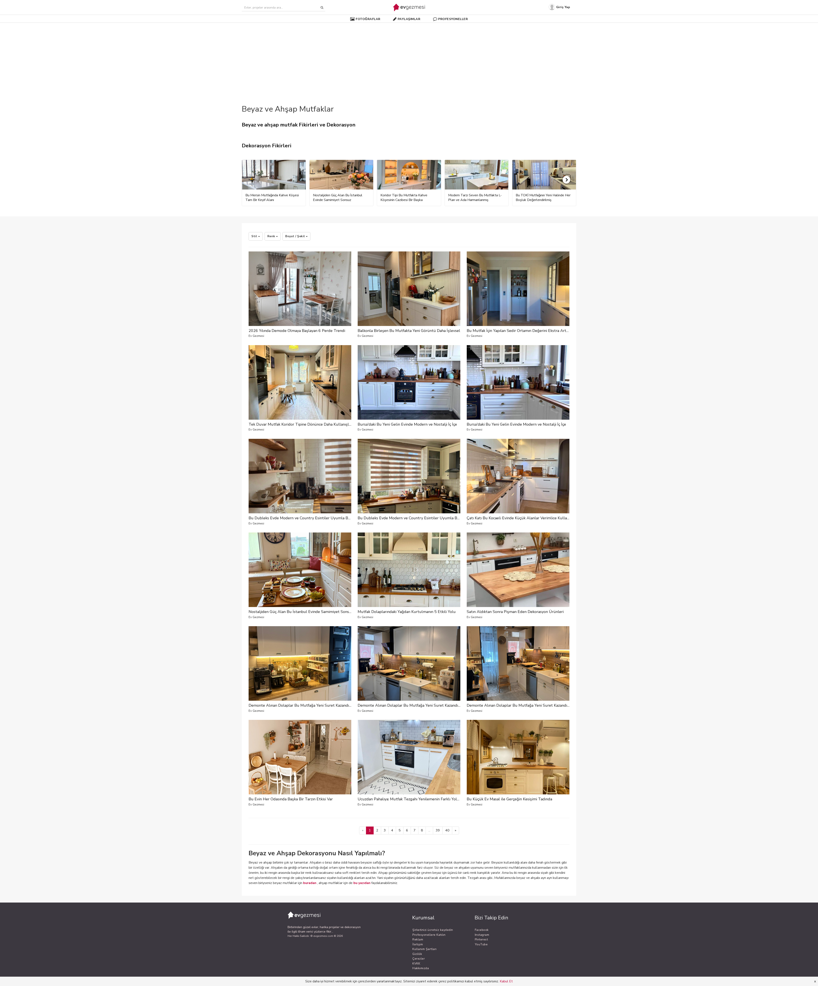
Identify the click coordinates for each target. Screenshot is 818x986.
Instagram (482, 935)
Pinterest (481, 939)
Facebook (482, 930)
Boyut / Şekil (295, 236)
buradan (309, 883)
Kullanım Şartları (424, 949)
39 (438, 830)
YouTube (481, 944)
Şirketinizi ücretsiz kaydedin (432, 930)
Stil (254, 236)
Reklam (417, 939)
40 (447, 830)
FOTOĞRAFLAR (368, 19)
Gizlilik (417, 954)
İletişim (417, 944)
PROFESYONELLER (453, 19)
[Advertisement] (409, 56)
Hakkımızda (420, 968)
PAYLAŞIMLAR (409, 19)
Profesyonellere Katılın (429, 935)
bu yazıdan (361, 883)
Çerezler (418, 959)
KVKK (416, 964)
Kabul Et (506, 981)
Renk (271, 236)
